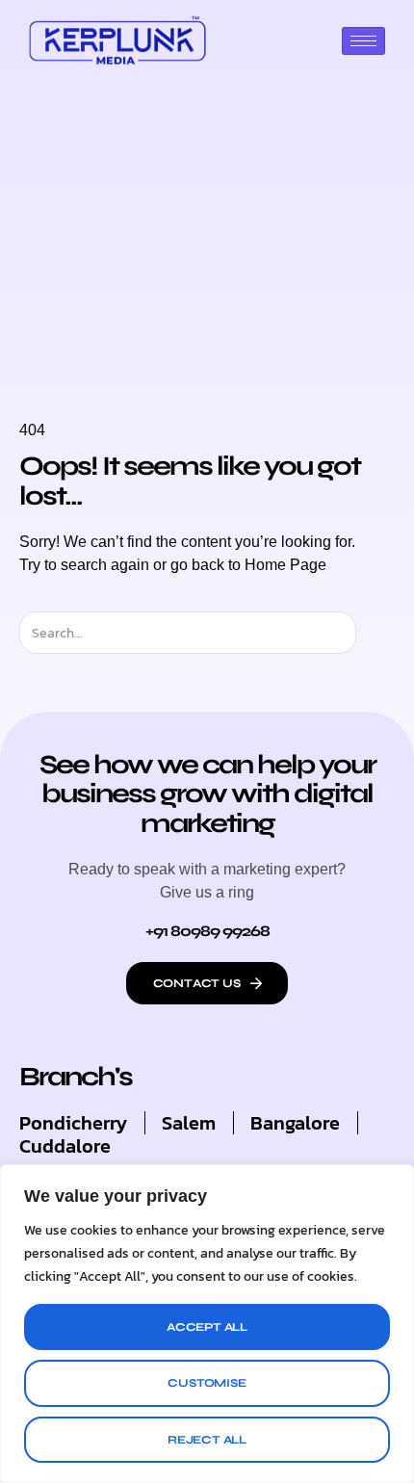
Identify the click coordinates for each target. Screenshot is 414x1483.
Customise (207, 1383)
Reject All (207, 1439)
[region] (207, 1323)
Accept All (207, 1327)
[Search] (373, 632)
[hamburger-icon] (363, 41)
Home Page (285, 565)
